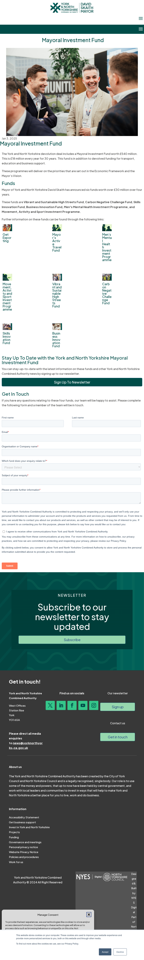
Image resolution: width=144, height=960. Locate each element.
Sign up (118, 707)
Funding (14, 837)
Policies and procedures (24, 857)
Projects (14, 832)
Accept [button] (105, 951)
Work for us (16, 862)
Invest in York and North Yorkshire (29, 827)
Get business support (22, 822)
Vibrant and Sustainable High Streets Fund (57, 295)
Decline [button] (120, 951)
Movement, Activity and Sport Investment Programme (7, 296)
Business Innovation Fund (56, 339)
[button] (89, 914)
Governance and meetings (25, 842)
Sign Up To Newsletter (72, 382)
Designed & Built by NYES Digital (134, 893)
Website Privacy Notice (23, 852)
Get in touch (117, 737)
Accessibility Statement (24, 817)
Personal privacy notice (23, 847)
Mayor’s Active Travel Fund (56, 242)
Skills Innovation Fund (7, 338)
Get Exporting (7, 237)
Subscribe (72, 639)
